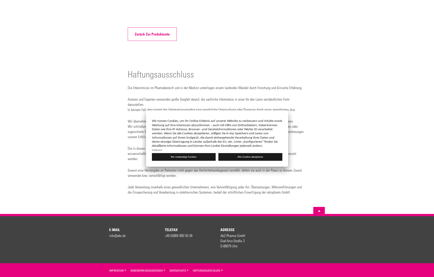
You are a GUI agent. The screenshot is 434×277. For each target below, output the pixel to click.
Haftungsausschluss (207, 270)
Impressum (116, 270)
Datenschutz (178, 270)
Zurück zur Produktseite (152, 34)
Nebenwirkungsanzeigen (146, 270)
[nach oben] (319, 211)
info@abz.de (117, 235)
